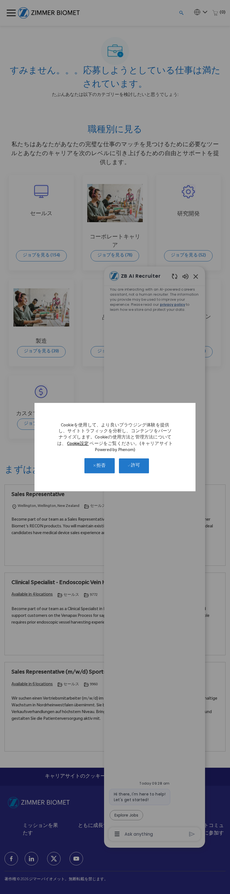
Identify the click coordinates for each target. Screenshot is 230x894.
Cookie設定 (78, 444)
